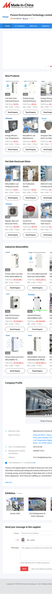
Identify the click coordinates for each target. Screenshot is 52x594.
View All (8, 482)
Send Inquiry (13, 112)
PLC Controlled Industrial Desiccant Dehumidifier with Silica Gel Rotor (37, 276)
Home (7, 26)
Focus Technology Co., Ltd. (32, 584)
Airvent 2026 (15, 513)
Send (24, 569)
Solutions (45, 26)
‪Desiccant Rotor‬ (39, 435)
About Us (33, 26)
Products (21, 26)
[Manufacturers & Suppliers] (18, 5)
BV (34, 462)
